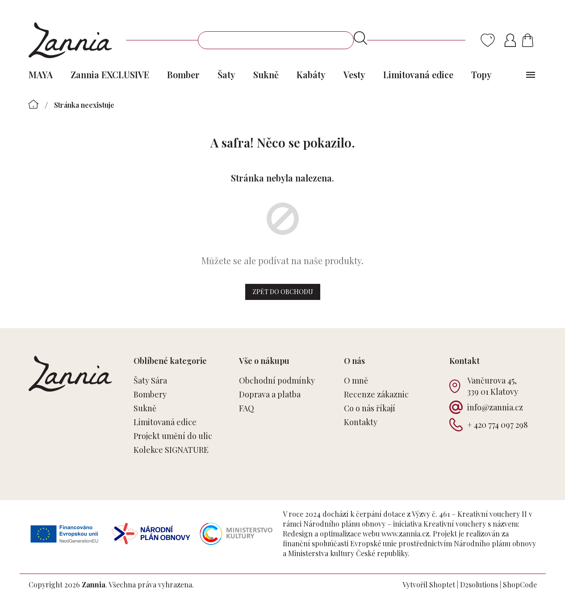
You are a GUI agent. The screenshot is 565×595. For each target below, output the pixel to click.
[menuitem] (41, 75)
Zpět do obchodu (282, 291)
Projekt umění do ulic (173, 435)
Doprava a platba (270, 394)
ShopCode (520, 584)
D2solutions (479, 584)
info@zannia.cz (495, 407)
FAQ (246, 408)
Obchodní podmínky (277, 380)
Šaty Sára (150, 380)
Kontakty (360, 422)
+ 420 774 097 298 (497, 424)
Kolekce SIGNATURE (171, 449)
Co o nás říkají (369, 408)
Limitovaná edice (165, 422)
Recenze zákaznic (376, 394)
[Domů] (33, 104)
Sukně (145, 408)
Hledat (360, 38)
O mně (356, 380)
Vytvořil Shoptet (428, 584)
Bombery (150, 394)
